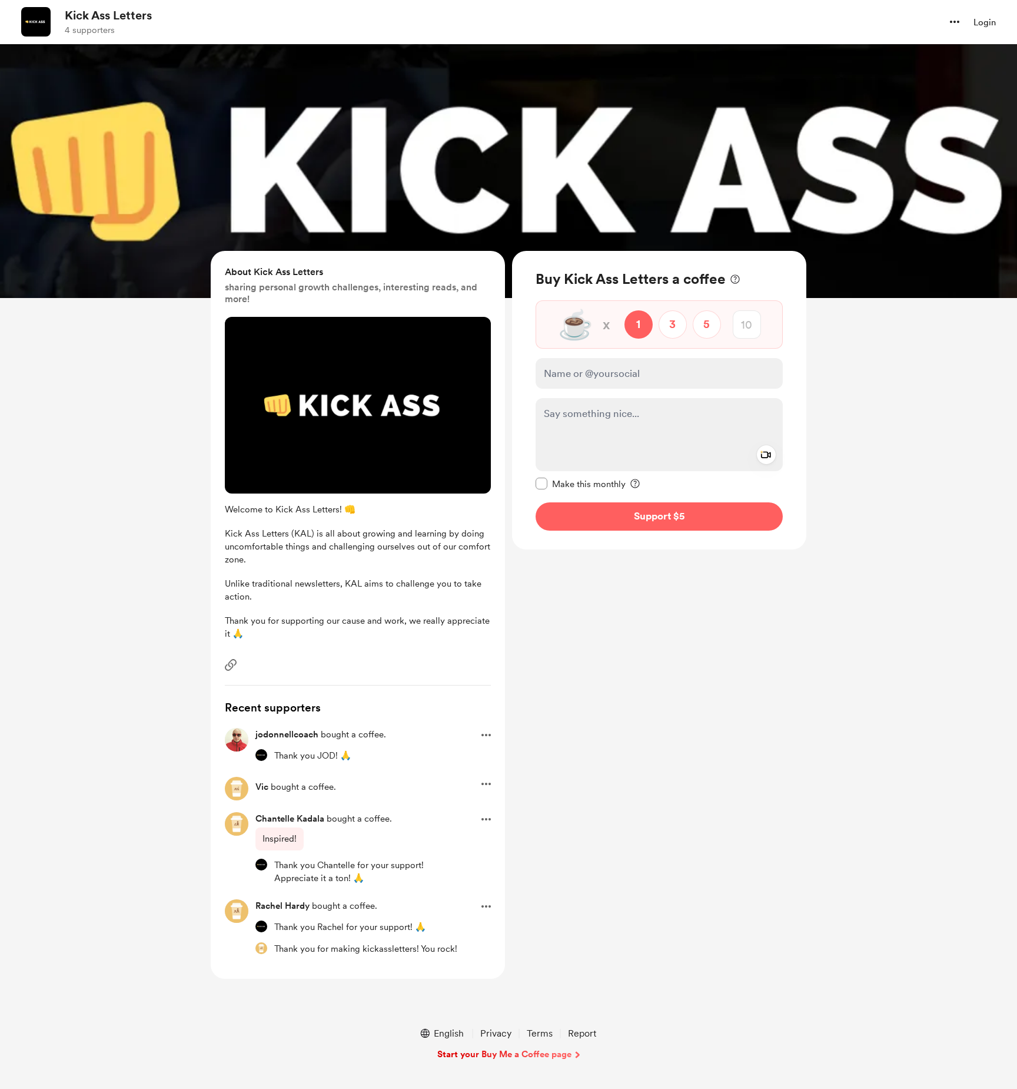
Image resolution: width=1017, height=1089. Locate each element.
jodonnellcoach (286, 734)
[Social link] (231, 665)
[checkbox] (581, 483)
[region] (659, 400)
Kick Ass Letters (108, 15)
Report (582, 1033)
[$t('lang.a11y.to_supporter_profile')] (261, 755)
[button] (954, 21)
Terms (540, 1033)
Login (984, 22)
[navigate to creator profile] (36, 22)
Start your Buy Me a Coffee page (504, 1054)
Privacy (495, 1033)
